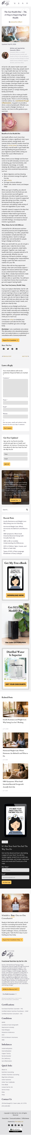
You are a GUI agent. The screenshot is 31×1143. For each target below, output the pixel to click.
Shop (3, 1094)
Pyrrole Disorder (6, 1056)
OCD (3, 1035)
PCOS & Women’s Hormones (10, 1037)
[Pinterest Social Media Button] (15, 1125)
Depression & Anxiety (8, 1027)
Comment (6, 378)
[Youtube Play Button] (19, 1125)
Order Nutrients (6, 1079)
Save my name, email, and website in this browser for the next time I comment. (14, 423)
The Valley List (19, 1121)
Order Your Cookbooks (8, 1082)
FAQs (3, 1092)
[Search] (27, 509)
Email (5, 407)
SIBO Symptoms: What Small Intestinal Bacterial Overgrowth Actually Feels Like (13, 536)
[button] (23, 3)
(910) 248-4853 (6, 1106)
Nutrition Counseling (8, 1072)
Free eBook (5, 1084)
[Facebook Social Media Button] (9, 1125)
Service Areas (5, 1089)
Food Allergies (6, 1030)
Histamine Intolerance (8, 1032)
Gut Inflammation (7, 1061)
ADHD (3, 1022)
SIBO (3, 1040)
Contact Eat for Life (7, 1087)
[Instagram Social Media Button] (12, 1125)
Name (5, 400)
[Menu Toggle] (27, 3)
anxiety (9, 180)
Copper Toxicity (6, 1053)
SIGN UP (6, 464)
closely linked (12, 145)
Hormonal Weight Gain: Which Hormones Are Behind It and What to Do (15, 529)
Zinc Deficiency (6, 1058)
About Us (4, 1069)
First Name (5, 867)
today (11, 319)
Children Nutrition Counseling (10, 1074)
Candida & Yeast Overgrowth (10, 1025)
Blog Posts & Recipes (8, 1077)
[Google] (22, 1125)
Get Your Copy (6, 882)
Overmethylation (6, 1051)
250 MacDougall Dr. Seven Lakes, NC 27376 (14, 1103)
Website (5, 413)
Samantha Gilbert (16, 22)
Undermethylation (7, 1048)
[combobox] (13, 509)
